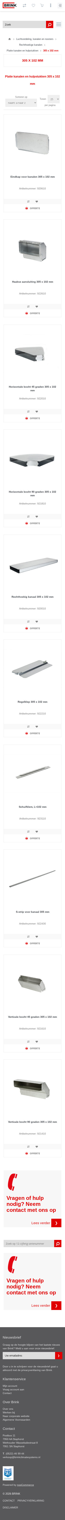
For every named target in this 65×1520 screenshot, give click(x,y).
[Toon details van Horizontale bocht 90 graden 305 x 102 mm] (32, 458)
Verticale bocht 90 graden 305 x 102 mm (32, 1121)
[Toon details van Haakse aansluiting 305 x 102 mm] (32, 248)
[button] (58, 24)
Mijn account (10, 1385)
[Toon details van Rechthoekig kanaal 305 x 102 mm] (32, 563)
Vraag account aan (13, 1389)
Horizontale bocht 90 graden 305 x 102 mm (32, 493)
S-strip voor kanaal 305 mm (32, 911)
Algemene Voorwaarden (16, 1419)
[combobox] (28, 24)
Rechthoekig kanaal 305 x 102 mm (32, 596)
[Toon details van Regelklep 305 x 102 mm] (32, 668)
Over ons (8, 1408)
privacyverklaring (31, 1370)
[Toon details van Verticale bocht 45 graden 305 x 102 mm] (32, 983)
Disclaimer (10, 1507)
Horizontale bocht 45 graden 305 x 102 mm (32, 388)
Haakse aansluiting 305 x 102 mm (32, 281)
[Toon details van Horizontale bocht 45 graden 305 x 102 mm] (32, 353)
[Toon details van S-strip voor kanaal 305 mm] (32, 878)
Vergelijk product (28, 201)
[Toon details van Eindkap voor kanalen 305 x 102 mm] (32, 143)
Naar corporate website (16, 1416)
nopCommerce (25, 1484)
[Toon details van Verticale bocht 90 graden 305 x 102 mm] (32, 1088)
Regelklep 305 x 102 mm (32, 701)
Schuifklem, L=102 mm (32, 806)
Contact (7, 1393)
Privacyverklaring (31, 1500)
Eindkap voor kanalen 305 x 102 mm (32, 176)
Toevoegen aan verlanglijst (36, 201)
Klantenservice (14, 1379)
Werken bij (9, 1412)
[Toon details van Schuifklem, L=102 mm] (32, 773)
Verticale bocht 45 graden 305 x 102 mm (32, 1016)
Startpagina (9, 39)
